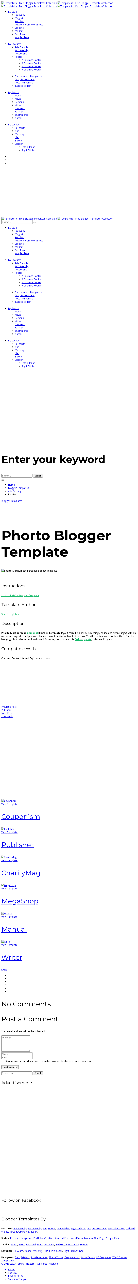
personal (32, 632)
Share (4, 969)
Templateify (7, 1260)
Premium (15, 1238)
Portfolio (38, 1238)
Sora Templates (10, 614)
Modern (88, 1238)
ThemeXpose (56, 1257)
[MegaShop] (8, 885)
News (22, 1244)
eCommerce (72, 1244)
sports (87, 639)
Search (37, 475)
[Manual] (6, 913)
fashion (79, 639)
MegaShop (19, 901)
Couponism (20, 816)
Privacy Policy (15, 1275)
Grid (81, 1250)
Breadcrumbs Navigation (23, 1231)
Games (84, 1244)
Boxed (27, 1250)
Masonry (37, 1250)
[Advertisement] (69, 191)
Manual (14, 929)
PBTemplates (103, 1257)
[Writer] (6, 941)
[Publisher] (7, 829)
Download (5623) (23, 576)
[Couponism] (8, 800)
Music (14, 1244)
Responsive (49, 1228)
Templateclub (71, 1257)
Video (40, 1244)
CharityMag (21, 873)
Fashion (60, 1244)
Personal (31, 1244)
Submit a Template (18, 1279)
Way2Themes (119, 1257)
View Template (9, 804)
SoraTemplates (39, 1257)
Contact (12, 1272)
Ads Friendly (14, 491)
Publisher (17, 845)
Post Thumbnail (116, 1228)
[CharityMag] (8, 857)
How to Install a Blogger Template (20, 595)
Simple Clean (113, 1238)
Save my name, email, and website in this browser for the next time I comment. (48, 1061)
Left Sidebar (63, 1228)
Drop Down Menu (97, 1228)
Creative (48, 1238)
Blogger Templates (18, 487)
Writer (11, 957)
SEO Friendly (35, 1228)
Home (11, 484)
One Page (99, 1238)
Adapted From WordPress (69, 1238)
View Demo (7, 576)
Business (49, 1244)
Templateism (22, 1257)
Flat (46, 1250)
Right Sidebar (78, 1228)
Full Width (17, 1250)
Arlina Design (88, 1257)
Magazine (26, 1238)
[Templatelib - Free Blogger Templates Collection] (57, 3)
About (11, 1269)
